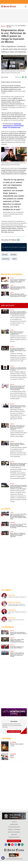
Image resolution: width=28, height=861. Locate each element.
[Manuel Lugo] (4, 619)
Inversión (4, 254)
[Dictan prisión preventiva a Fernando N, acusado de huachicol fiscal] (5, 336)
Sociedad (13, 254)
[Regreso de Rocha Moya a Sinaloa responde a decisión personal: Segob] (5, 450)
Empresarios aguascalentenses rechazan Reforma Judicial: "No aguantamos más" (13, 125)
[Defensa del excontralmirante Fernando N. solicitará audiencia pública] (5, 632)
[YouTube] (12, 844)
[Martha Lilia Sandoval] (4, 604)
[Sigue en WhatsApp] (23, 77)
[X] (9, 844)
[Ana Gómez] (4, 596)
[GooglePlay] (22, 844)
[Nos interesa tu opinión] (14, 816)
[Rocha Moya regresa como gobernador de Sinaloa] (5, 646)
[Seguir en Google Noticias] (25, 77)
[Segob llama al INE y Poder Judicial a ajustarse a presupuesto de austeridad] (5, 639)
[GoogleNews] (15, 844)
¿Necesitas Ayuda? (14, 841)
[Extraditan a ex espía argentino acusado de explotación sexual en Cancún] (5, 373)
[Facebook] (6, 844)
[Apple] (19, 844)
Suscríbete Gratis (14, 731)
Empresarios (5, 258)
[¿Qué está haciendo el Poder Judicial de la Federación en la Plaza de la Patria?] (5, 287)
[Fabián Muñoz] (4, 612)
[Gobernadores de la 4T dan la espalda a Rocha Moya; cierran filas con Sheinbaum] (5, 412)
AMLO (14, 258)
